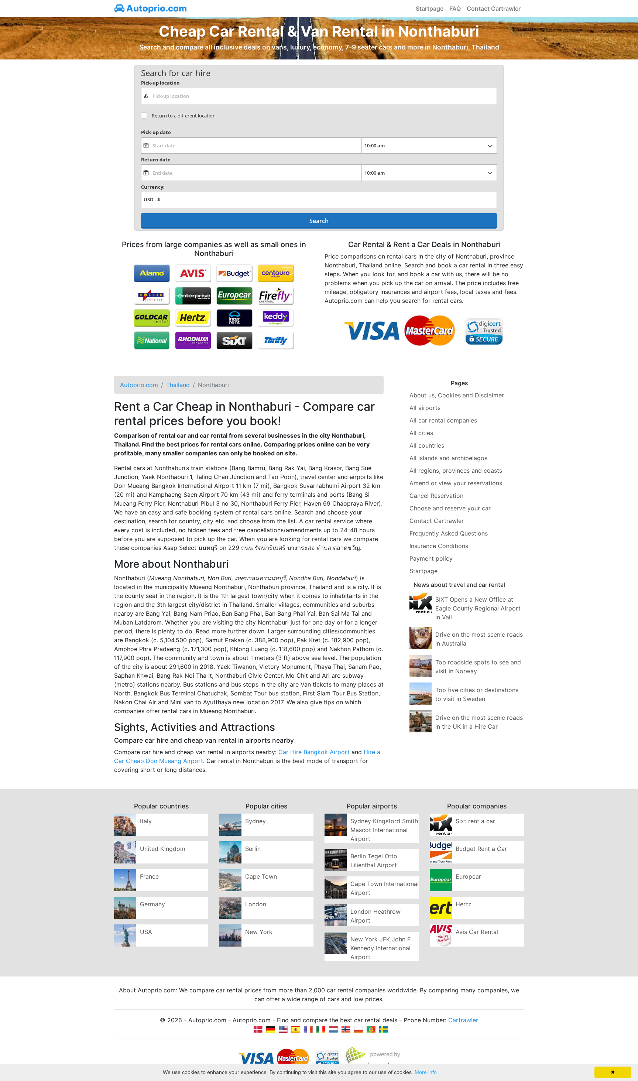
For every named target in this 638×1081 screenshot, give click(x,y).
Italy (146, 821)
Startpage (429, 8)
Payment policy (431, 558)
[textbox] (319, 96)
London (255, 904)
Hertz (463, 904)
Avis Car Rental (477, 931)
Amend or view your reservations (455, 483)
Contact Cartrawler (494, 8)
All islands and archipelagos (448, 458)
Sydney (255, 821)
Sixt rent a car (475, 821)
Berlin (253, 848)
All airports (424, 407)
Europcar (468, 876)
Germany (152, 904)
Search (319, 221)
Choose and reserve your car (450, 508)
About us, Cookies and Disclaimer (456, 395)
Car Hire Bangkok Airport (314, 752)
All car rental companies (443, 420)
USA (146, 931)
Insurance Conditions (438, 546)
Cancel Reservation (436, 495)
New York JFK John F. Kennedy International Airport (381, 948)
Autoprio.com (155, 8)
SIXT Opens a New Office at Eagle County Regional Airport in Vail (478, 608)
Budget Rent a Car (481, 848)
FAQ (455, 8)
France (149, 876)
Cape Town (261, 876)
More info (426, 1072)
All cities (421, 433)
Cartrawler (463, 1020)
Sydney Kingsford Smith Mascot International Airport (384, 829)
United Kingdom (162, 848)
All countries (426, 445)
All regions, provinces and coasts (455, 470)
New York (258, 931)
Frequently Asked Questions (448, 533)
